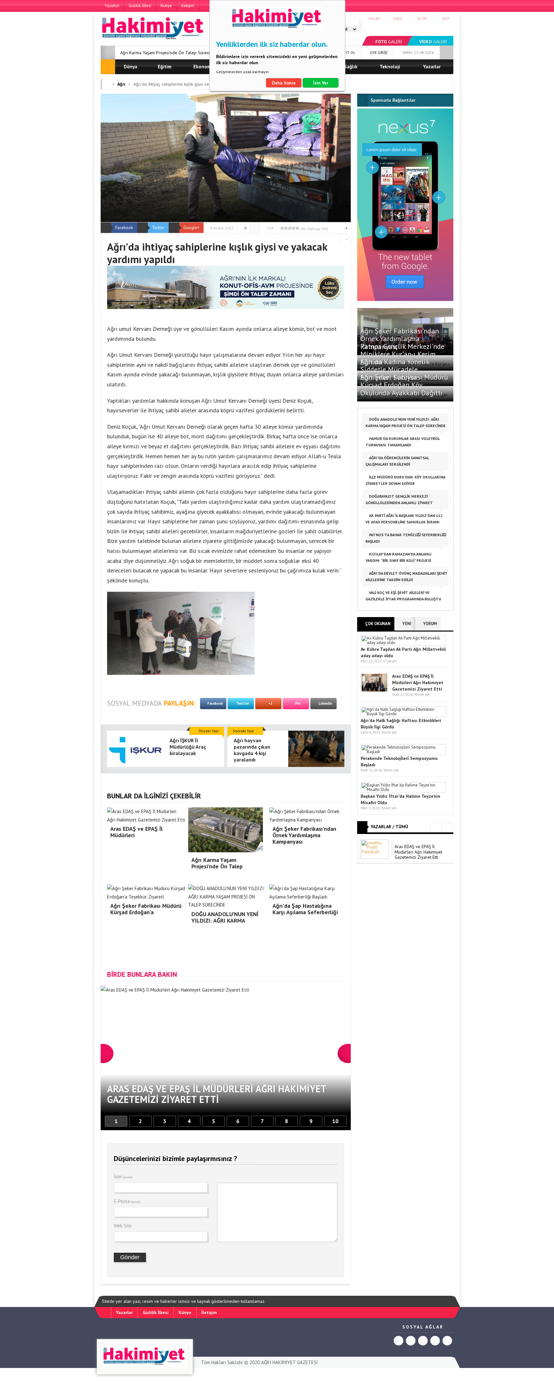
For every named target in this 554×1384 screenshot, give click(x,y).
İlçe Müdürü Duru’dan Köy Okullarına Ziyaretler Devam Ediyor (405, 480)
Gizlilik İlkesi (140, 5)
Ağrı (121, 84)
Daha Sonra (284, 83)
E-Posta (127, 1201)
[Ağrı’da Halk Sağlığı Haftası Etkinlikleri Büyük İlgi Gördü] (403, 714)
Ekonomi (202, 67)
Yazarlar (112, 5)
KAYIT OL (347, 52)
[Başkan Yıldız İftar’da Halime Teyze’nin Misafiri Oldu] (403, 789)
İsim (123, 1176)
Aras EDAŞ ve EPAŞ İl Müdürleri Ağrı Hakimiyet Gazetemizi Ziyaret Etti (417, 682)
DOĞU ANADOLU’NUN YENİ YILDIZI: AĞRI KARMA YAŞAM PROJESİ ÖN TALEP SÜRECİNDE (405, 422)
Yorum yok (422, 694)
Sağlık (350, 67)
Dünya (130, 67)
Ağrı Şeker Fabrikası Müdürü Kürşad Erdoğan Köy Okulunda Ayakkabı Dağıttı (404, 385)
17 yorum (390, 661)
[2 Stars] (286, 228)
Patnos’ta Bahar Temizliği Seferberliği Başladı (405, 538)
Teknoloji (390, 67)
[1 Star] (282, 228)
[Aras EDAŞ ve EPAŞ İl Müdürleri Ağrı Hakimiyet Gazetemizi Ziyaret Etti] (374, 691)
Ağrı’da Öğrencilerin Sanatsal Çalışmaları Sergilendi (397, 461)
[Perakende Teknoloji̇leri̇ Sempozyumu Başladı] (403, 751)
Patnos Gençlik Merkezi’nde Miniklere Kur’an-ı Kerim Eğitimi (402, 354)
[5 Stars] (297, 228)
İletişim (187, 5)
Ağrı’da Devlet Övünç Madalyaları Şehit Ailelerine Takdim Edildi (406, 576)
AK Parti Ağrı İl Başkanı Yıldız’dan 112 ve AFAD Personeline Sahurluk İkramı (404, 518)
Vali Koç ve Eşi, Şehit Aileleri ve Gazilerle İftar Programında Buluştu (403, 595)
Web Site (123, 1226)
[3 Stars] (290, 228)
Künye (166, 5)
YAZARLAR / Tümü (389, 827)
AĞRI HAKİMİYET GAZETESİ (289, 1362)
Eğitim (165, 67)
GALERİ (388, 42)
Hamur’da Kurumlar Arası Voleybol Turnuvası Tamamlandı (402, 441)
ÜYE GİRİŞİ (378, 52)
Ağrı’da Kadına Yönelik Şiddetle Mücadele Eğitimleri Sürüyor (394, 369)
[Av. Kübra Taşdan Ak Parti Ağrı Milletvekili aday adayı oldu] (403, 642)
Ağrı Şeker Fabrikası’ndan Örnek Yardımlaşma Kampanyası (399, 338)
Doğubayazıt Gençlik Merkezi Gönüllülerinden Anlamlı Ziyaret (399, 499)
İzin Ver (320, 83)
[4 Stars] (294, 228)
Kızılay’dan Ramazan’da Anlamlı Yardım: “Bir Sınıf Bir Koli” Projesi (398, 557)
